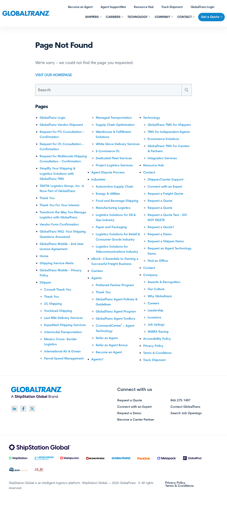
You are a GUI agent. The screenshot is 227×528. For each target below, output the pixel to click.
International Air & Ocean (62, 351)
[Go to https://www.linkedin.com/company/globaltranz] (14, 408)
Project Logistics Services (114, 165)
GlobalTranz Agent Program (116, 311)
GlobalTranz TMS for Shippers (169, 125)
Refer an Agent (107, 338)
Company (162, 17)
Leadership (155, 310)
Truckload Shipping (58, 311)
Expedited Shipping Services (65, 325)
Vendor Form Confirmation (59, 224)
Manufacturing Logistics (113, 208)
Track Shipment (172, 7)
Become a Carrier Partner (135, 419)
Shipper (45, 282)
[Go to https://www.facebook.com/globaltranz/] (23, 408)
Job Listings (156, 324)
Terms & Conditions (157, 353)
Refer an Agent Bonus (112, 345)
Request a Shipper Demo (166, 241)
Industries (98, 179)
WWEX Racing (158, 332)
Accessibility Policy (157, 339)
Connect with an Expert (165, 186)
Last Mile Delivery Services (63, 318)
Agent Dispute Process (108, 172)
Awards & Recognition (164, 282)
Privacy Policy (153, 346)
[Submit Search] (187, 90)
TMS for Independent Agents (169, 132)
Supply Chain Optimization (115, 125)
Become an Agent (80, 7)
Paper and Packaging (111, 227)
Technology (137, 17)
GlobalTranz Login (202, 7)
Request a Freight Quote (165, 194)
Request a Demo (160, 234)
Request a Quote (160, 201)
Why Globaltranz (160, 296)
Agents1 (97, 359)
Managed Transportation (114, 118)
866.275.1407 (180, 400)
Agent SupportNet (113, 7)
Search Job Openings (186, 413)
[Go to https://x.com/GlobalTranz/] (32, 408)
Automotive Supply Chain (114, 186)
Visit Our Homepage (53, 75)
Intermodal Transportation (63, 332)
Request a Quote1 (161, 227)
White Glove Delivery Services (118, 144)
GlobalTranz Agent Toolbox (115, 318)
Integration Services (162, 158)
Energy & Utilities (108, 194)
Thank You (47, 198)
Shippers (92, 17)
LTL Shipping (53, 304)
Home (44, 256)
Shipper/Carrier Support (165, 179)
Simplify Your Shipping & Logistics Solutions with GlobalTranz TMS (57, 173)
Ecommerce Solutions (163, 139)
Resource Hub (144, 7)
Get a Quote (210, 17)
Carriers (113, 17)
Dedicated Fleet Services (114, 158)
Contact (184, 17)
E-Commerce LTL (108, 151)
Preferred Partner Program (115, 285)
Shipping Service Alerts (57, 263)
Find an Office (158, 261)
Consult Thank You (57, 289)
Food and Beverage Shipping (117, 201)
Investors (154, 317)
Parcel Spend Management (64, 358)
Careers (153, 303)
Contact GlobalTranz (185, 407)
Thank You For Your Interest (59, 205)
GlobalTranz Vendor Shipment (61, 125)
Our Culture (156, 289)
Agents (96, 278)
